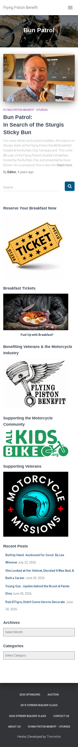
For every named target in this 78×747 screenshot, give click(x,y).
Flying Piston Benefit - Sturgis (25, 109)
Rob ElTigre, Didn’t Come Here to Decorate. (35, 602)
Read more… (65, 165)
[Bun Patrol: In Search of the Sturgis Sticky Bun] (39, 77)
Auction (53, 694)
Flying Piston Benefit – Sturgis (49, 726)
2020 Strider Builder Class (27, 716)
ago (26, 172)
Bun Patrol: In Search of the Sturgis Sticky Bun (33, 124)
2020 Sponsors (29, 694)
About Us (14, 726)
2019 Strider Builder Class (39, 705)
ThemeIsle (54, 736)
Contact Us (61, 716)
